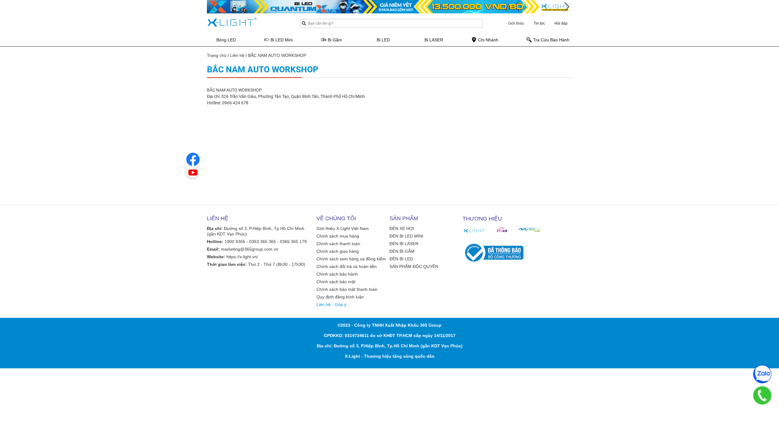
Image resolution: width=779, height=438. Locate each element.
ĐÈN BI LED (401, 258)
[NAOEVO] (529, 229)
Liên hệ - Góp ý (331, 304)
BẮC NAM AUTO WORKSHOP (277, 55)
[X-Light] (475, 230)
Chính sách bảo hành (337, 274)
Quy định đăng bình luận (340, 296)
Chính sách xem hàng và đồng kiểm (351, 258)
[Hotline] (762, 395)
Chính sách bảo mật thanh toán (346, 289)
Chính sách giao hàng (337, 251)
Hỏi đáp (561, 23)
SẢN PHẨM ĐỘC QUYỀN (414, 266)
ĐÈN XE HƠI (402, 228)
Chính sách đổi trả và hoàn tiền (346, 266)
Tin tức (539, 23)
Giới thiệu (516, 23)
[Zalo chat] (762, 374)
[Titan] (502, 229)
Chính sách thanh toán (338, 243)
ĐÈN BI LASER (404, 243)
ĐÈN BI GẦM (402, 251)
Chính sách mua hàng (337, 236)
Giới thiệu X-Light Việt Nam (342, 228)
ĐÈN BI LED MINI (406, 236)
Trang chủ (216, 55)
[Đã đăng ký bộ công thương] (493, 252)
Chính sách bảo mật (335, 281)
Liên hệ (237, 55)
